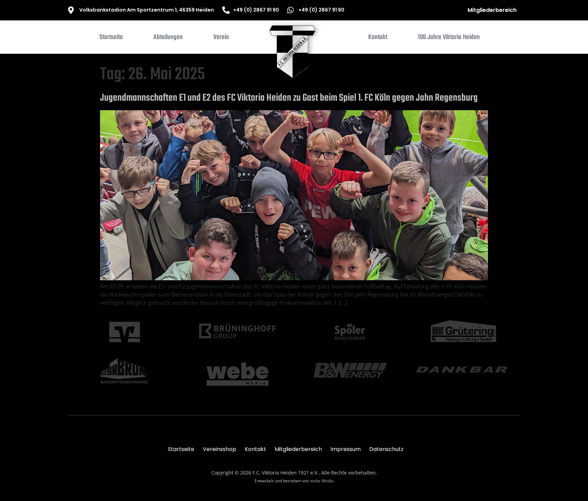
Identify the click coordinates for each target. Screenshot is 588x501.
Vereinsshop (219, 449)
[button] (168, 38)
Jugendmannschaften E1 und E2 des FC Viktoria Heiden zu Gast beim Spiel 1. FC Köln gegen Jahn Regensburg (289, 98)
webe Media (321, 481)
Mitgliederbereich (492, 10)
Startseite (181, 449)
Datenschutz (386, 449)
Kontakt (255, 449)
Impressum (345, 449)
